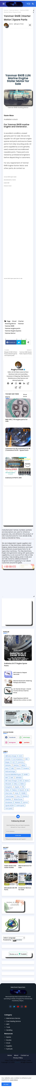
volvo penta (8, 808)
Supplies (9, 1046)
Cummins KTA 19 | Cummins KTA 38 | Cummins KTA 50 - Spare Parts (17, 449)
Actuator (8, 759)
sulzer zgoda (20, 805)
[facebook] (8, 383)
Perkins (7, 790)
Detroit (23, 765)
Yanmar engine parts (12, 328)
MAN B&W (19, 777)
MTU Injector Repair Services (20, 673)
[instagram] (16, 383)
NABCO (22, 784)
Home (6, 10)
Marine (27, 781)
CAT (13, 762)
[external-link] (28, 383)
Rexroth (22, 790)
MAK (6, 777)
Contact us (25, 1055)
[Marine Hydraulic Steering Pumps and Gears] (8, 682)
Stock (8, 1043)
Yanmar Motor (13, 10)
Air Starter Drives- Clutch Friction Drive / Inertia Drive (22, 690)
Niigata (17, 787)
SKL (28, 790)
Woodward (8, 802)
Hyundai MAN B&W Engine (13, 774)
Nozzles (8, 1040)
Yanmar (21, 324)
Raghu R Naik (17, 369)
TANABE (23, 793)
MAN (11, 777)
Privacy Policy (18, 1058)
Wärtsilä (17, 802)
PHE (23, 787)
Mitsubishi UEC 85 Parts (10, 889)
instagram (12, 742)
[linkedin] (24, 383)
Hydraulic (9, 1049)
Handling (9, 1030)
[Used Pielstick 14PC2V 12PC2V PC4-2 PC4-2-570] (8, 700)
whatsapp (26, 737)
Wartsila (25, 796)
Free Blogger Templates (16, 1067)
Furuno (18, 768)
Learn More (14, 1080)
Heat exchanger (10, 771)
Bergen (7, 762)
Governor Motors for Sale (24, 889)
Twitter (18, 342)
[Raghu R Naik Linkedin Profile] (11, 930)
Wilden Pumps (18, 799)
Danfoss (16, 765)
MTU (21, 781)
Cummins (21, 762)
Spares (8, 1037)
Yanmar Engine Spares (13, 331)
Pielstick (14, 790)
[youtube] (20, 383)
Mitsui (16, 784)
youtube (26, 742)
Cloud (14, 321)
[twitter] (12, 383)
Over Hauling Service (13, 1021)
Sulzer (16, 793)
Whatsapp (23, 342)
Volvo (18, 796)
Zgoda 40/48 (9, 805)
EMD (12, 768)
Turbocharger (9, 796)
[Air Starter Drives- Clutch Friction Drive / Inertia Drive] (8, 690)
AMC (8, 1024)
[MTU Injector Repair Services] (8, 674)
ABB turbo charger (10, 756)
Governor (26, 768)
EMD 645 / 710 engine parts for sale (16, 420)
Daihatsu (8, 765)
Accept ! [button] (6, 1084)
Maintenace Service (13, 1018)
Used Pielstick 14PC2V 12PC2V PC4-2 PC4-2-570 (22, 699)
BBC (26, 759)
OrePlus (17, 1062)
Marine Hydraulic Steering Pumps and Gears (22, 681)
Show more (25, 395)
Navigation (8, 787)
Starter (21, 321)
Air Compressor (18, 759)
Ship (18, 1070)
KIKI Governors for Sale (25, 866)
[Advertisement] (18, 583)
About (16, 1055)
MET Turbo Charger (11, 781)
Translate (18, 940)
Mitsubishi (8, 784)
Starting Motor (10, 324)
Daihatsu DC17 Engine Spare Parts (15, 664)
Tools (8, 1027)
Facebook (12, 342)
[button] (33, 4)
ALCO (20, 756)
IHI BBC (26, 774)
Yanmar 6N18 (9, 326)
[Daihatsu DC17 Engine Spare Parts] (18, 648)
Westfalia (8, 799)
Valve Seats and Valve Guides (10, 866)
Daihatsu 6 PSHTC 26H (13, 478)
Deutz (7, 768)
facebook (12, 737)
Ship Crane (8, 793)
